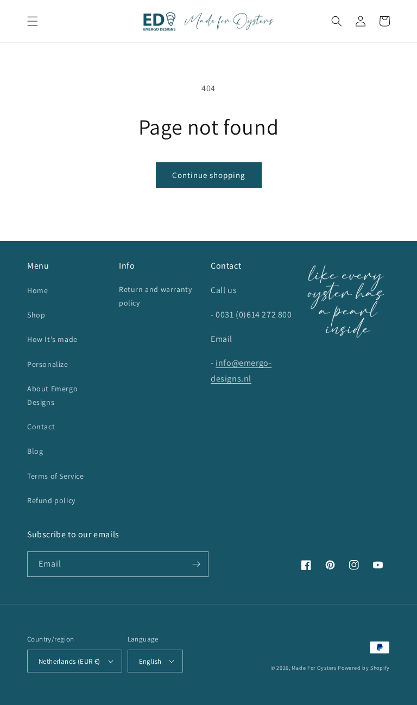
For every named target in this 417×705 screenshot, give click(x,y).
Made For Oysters (314, 667)
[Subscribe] (196, 564)
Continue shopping (208, 175)
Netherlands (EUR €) (69, 661)
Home (37, 290)
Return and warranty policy (155, 296)
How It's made (52, 339)
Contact (41, 426)
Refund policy (51, 500)
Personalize (47, 364)
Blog (35, 451)
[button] (33, 21)
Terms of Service (55, 476)
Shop (36, 315)
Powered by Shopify (364, 667)
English (150, 661)
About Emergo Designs (52, 395)
